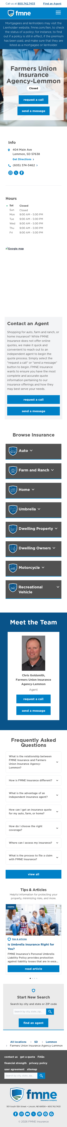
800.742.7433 (26, 3)
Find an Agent (52, 3)
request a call (34, 99)
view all (33, 874)
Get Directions (22, 159)
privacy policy (38, 1063)
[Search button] (50, 1011)
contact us (11, 1056)
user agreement (14, 1069)
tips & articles (19, 939)
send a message (33, 111)
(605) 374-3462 (24, 165)
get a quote (27, 1056)
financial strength (15, 1063)
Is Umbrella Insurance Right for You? (31, 946)
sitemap (32, 1069)
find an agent (33, 1023)
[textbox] (33, 360)
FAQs (41, 1056)
